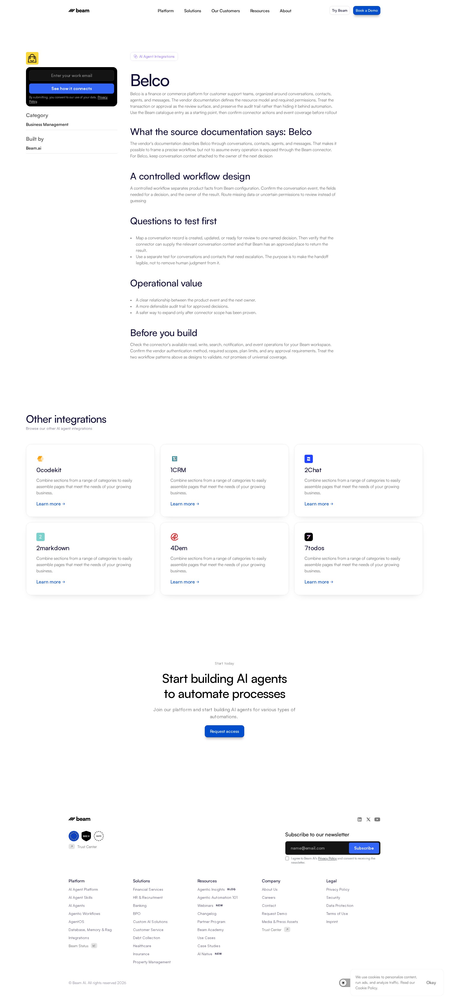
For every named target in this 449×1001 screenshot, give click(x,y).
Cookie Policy (366, 988)
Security (333, 897)
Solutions (192, 10)
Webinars (205, 905)
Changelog (206, 913)
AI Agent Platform (83, 889)
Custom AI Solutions (150, 921)
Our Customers (226, 10)
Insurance (141, 954)
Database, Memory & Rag (90, 929)
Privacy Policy (327, 858)
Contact (269, 905)
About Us (270, 889)
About (285, 10)
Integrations (79, 937)
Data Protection (339, 905)
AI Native (204, 954)
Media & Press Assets (280, 921)
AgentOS (76, 921)
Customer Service (148, 929)
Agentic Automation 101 (217, 897)
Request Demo (274, 913)
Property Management (152, 962)
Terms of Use (337, 913)
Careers (268, 897)
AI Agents (77, 905)
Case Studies (208, 946)
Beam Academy (210, 929)
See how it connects (71, 88)
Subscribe (364, 848)
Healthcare (142, 946)
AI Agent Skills (81, 897)
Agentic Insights (211, 889)
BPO (137, 913)
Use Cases (206, 937)
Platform (166, 10)
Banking (140, 905)
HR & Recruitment (148, 897)
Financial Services (148, 889)
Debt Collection (146, 937)
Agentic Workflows (84, 913)
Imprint (332, 921)
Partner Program (211, 921)
